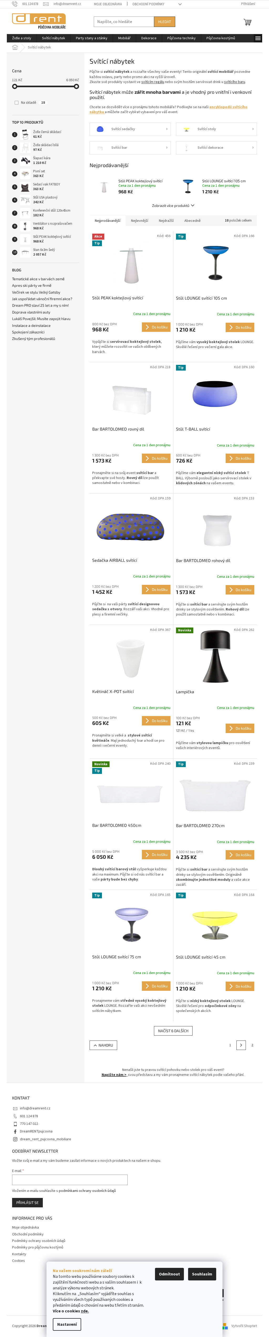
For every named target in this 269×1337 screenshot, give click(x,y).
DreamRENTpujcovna (36, 1131)
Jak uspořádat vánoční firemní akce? (42, 299)
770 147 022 (29, 1123)
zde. (85, 1311)
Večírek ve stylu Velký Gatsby (36, 292)
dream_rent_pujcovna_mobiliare (45, 1139)
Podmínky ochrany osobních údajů (38, 1241)
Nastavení (67, 1324)
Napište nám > (114, 1074)
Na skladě (33, 102)
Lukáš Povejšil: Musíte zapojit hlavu (41, 319)
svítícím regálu (152, 82)
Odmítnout (169, 1274)
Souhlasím (202, 1274)
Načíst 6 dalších (173, 1030)
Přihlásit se (27, 1202)
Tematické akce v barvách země (38, 279)
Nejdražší (166, 220)
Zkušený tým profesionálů (33, 338)
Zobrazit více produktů (170, 205)
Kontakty (19, 1254)
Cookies (18, 1260)
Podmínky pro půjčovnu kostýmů (37, 1247)
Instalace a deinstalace (31, 325)
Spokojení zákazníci (28, 332)
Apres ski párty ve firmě (31, 285)
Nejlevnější (139, 220)
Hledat (164, 21)
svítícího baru (234, 82)
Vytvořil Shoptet (244, 1326)
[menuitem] (22, 38)
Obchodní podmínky (148, 4)
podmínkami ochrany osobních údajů (87, 1190)
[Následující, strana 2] (241, 1045)
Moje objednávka (108, 4)
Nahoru (106, 1045)
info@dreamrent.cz (35, 1108)
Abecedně (192, 220)
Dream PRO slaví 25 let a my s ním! (40, 305)
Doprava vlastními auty (31, 312)
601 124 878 (29, 1116)
